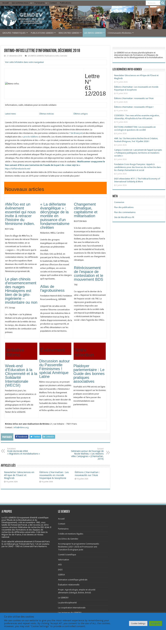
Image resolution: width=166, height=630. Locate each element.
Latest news (10, 113)
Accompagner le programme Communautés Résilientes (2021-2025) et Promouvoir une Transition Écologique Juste (78, 547)
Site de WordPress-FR (124, 217)
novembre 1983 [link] (32, 522)
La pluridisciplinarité (67, 602)
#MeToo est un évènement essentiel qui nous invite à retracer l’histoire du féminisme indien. (20, 214)
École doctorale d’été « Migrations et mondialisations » (23, 451)
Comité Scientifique (67, 554)
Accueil (5, 3)
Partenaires (40, 3)
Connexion (119, 202)
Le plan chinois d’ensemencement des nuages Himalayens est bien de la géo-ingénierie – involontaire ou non (21, 290)
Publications (65, 3)
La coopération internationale (71, 607)
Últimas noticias (46, 113)
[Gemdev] (83, 18)
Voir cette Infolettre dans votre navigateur (24, 62)
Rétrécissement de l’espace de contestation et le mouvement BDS (88, 274)
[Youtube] (143, 3)
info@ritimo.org (21, 427)
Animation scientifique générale (72, 579)
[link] (32, 522)
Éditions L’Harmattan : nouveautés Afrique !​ (133, 107)
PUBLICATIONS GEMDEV (42, 33)
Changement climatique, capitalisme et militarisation (85, 210)
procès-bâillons (31, 136)
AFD (60, 564)
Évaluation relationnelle (68, 584)
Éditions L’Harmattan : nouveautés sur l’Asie (87, 474)
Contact (53, 3)
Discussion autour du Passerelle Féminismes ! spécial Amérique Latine (54, 369)
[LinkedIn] (140, 3)
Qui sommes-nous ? (21, 3)
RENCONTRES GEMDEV (69, 33)
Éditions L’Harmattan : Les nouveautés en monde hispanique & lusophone (54, 475)
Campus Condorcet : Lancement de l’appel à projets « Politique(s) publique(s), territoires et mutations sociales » (138, 153)
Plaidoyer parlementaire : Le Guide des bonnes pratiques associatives (89, 374)
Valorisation (63, 559)
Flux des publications (124, 207)
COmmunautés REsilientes (119, 33)
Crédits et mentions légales (70, 534)
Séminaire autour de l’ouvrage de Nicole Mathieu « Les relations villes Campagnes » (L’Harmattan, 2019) (87, 454)
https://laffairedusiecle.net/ (55, 165)
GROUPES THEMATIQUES (14, 33)
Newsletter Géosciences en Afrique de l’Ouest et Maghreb (19, 475)
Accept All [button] (155, 623)
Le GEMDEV (63, 597)
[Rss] (137, 3)
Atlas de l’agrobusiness (52, 288)
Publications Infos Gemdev (56, 56)
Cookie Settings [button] (138, 623)
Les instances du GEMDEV (69, 612)
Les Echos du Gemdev (68, 539)
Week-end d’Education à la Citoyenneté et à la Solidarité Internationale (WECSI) (21, 375)
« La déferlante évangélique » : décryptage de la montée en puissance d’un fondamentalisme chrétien (54, 216)
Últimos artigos (80, 113)
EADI (60, 569)
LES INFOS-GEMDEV (93, 33)
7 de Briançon (75, 133)
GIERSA (61, 574)
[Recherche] (162, 2)
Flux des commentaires (125, 212)
